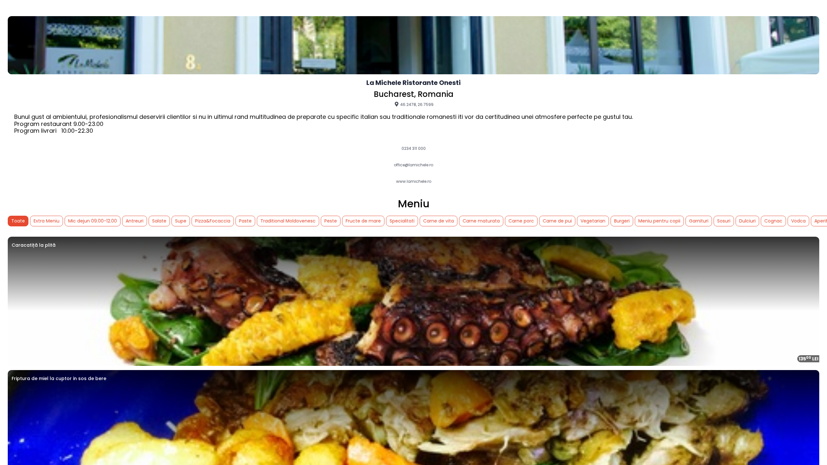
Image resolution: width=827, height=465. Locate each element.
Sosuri (723, 221)
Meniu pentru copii (659, 221)
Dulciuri (747, 221)
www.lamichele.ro (413, 181)
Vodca (798, 221)
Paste (245, 221)
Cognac (773, 221)
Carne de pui (557, 221)
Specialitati (402, 221)
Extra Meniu (46, 221)
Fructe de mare (363, 221)
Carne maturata (481, 221)
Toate (18, 221)
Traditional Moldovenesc (288, 221)
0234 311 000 (414, 148)
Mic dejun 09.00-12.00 (92, 221)
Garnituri (698, 221)
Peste (330, 221)
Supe (180, 221)
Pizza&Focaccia (212, 221)
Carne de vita (438, 221)
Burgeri (622, 221)
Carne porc (521, 221)
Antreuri (134, 221)
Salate (159, 221)
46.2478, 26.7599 (416, 104)
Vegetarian (593, 221)
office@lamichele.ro (413, 165)
